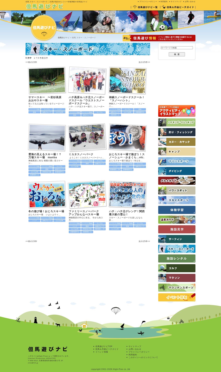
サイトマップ (176, 1)
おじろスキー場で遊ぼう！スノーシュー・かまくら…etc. (127, 156)
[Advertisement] (56, 275)
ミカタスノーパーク (81, 154)
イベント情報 (101, 352)
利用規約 (164, 1)
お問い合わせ (190, 1)
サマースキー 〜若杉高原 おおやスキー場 (46, 99)
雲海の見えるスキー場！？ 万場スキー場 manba (46, 156)
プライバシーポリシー (148, 1)
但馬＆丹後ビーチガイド (107, 349)
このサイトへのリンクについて (143, 357)
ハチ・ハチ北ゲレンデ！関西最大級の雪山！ (127, 213)
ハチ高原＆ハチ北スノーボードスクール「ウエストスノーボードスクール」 (87, 100)
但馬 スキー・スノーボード (84, 38)
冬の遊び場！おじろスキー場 (46, 211)
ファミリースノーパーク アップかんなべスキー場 (87, 213)
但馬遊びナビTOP (103, 346)
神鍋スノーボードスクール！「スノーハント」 (127, 99)
